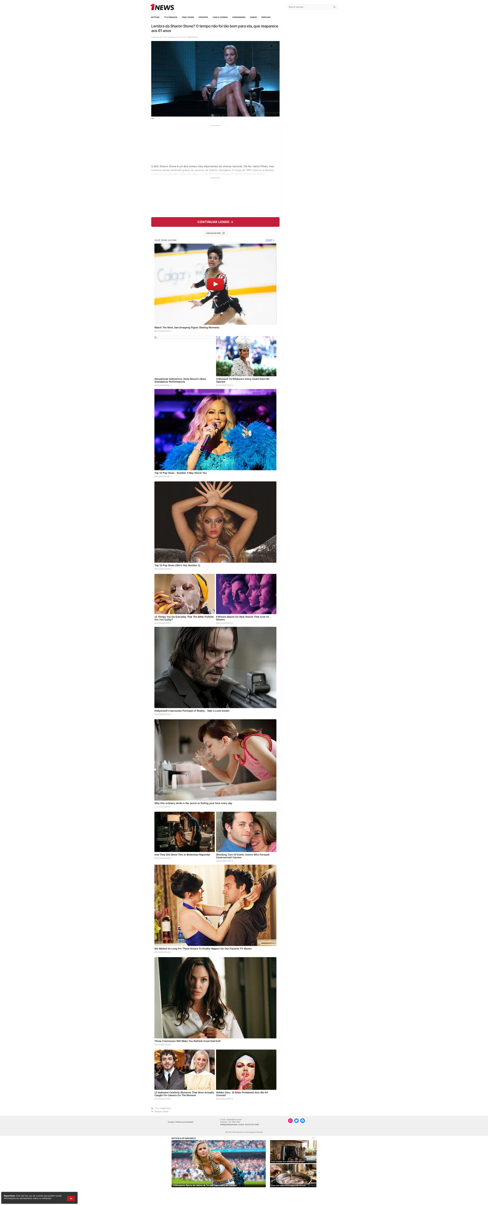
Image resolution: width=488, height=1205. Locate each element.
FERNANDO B (192, 37)
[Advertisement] (215, 144)
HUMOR (253, 17)
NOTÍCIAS (155, 17)
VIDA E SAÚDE (188, 17)
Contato (171, 1122)
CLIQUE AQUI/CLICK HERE (248, 1124)
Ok (71, 1198)
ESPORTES (203, 17)
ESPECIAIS (266, 17)
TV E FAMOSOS (170, 17)
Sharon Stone (162, 1111)
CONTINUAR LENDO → (215, 222)
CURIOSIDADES (238, 17)
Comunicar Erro (213, 233)
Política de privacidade (184, 1122)
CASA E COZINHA (220, 17)
